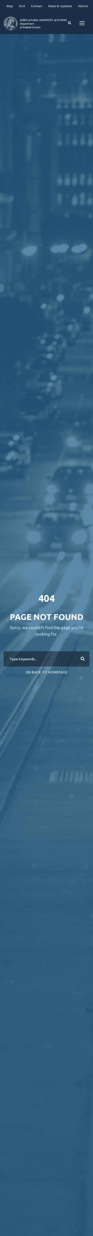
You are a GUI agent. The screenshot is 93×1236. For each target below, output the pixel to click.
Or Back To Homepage (46, 672)
